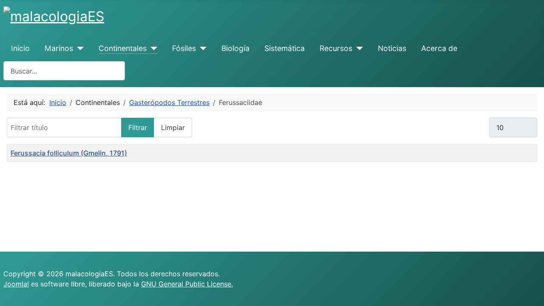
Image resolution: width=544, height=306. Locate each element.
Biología (235, 48)
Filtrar (137, 127)
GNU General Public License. (187, 284)
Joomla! (16, 284)
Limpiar (173, 127)
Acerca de (439, 48)
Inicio (20, 48)
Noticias (392, 48)
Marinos (59, 48)
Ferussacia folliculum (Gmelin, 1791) (69, 153)
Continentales (123, 48)
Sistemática (284, 48)
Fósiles (184, 48)
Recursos (336, 48)
